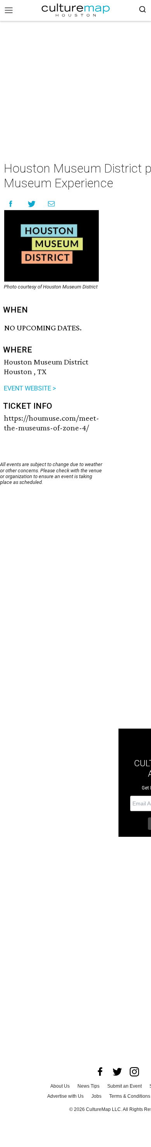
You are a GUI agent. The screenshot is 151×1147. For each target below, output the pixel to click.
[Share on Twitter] (32, 204)
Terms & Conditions (129, 1096)
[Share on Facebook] (10, 204)
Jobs (96, 1096)
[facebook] (100, 1071)
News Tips (88, 1086)
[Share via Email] (51, 204)
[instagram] (134, 1071)
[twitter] (117, 1071)
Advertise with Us (65, 1096)
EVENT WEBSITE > (30, 388)
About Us (60, 1086)
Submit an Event (124, 1086)
